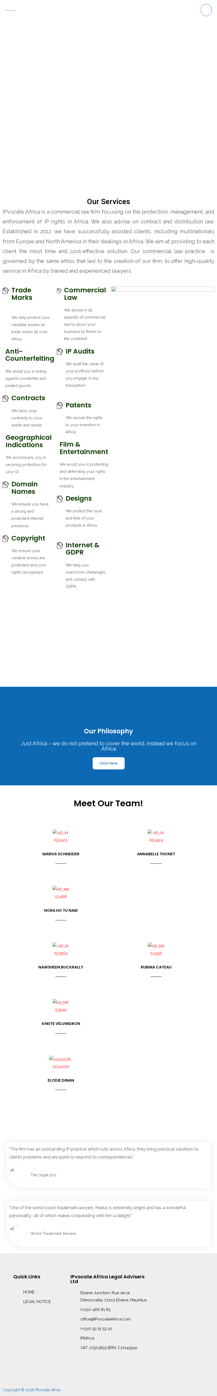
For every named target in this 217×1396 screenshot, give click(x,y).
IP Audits (80, 351)
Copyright (28, 538)
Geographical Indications (29, 441)
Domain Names (24, 487)
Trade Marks (21, 293)
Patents (78, 405)
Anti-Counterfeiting (29, 355)
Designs (79, 498)
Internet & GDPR (83, 548)
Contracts (28, 398)
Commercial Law (85, 293)
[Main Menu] (206, 10)
